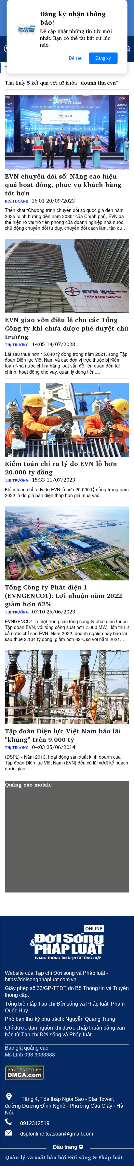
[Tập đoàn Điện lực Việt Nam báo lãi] (67, 687)
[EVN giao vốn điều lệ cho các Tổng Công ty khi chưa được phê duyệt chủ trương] (67, 276)
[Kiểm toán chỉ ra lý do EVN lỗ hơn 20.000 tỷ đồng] (67, 420)
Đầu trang (66, 1147)
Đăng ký (103, 58)
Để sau (75, 58)
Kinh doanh (16, 201)
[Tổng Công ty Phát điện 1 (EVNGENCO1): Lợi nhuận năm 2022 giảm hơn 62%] (67, 543)
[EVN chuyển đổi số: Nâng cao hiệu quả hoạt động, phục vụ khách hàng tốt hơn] (67, 132)
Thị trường (17, 345)
